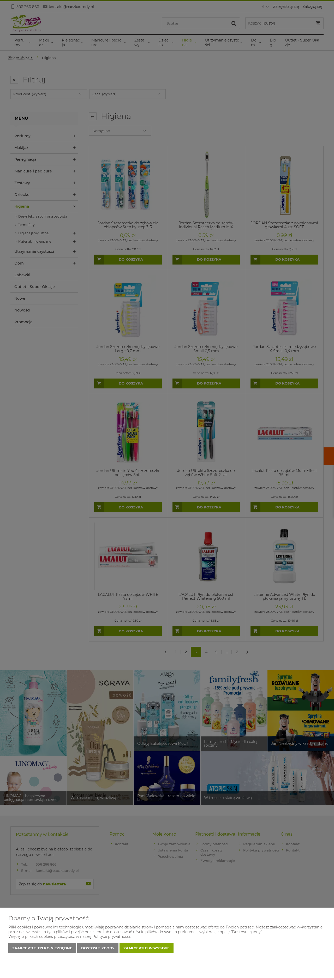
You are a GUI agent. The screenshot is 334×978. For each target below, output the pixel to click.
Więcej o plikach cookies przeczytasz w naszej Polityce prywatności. (69, 936)
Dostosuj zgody (98, 948)
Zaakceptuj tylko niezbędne (42, 948)
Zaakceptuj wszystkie (146, 948)
